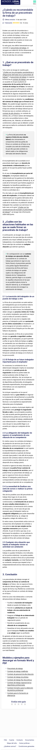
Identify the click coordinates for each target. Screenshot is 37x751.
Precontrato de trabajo (15, 668)
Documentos (29, 740)
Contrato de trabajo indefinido (17, 671)
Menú (34, 4)
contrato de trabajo (19, 79)
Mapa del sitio (12, 743)
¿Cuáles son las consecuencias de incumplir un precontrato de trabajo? (17, 209)
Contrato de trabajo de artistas (17, 677)
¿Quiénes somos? (10, 746)
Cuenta (11, 740)
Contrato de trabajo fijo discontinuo (19, 680)
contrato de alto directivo (11, 113)
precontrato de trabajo (18, 48)
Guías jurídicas (24, 743)
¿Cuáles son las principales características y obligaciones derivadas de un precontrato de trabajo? (18, 74)
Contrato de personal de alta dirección (20, 674)
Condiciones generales (26, 746)
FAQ (5, 740)
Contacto (19, 740)
